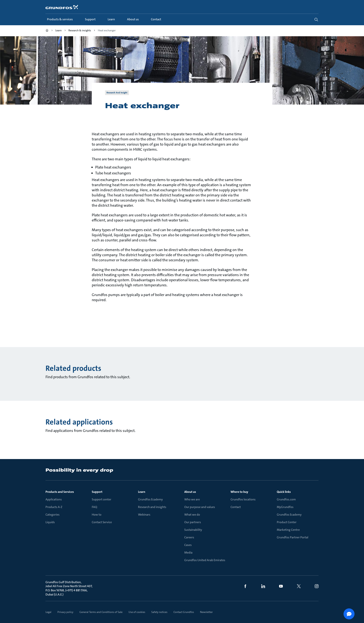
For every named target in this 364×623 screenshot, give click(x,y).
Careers (189, 537)
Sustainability (193, 530)
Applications (54, 499)
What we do (192, 515)
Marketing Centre (288, 530)
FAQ (94, 507)
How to (96, 515)
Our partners (192, 522)
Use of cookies (137, 612)
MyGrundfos (285, 507)
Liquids (50, 522)
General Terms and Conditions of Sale (100, 612)
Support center (101, 499)
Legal (48, 612)
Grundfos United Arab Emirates (204, 560)
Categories (53, 515)
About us (190, 492)
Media (188, 552)
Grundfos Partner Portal (292, 537)
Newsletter (206, 612)
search (316, 19)
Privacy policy (65, 612)
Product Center (287, 522)
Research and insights (152, 507)
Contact (236, 507)
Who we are (192, 499)
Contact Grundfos (183, 612)
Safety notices (159, 612)
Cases (188, 545)
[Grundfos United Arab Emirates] (47, 31)
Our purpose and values (199, 507)
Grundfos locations (243, 499)
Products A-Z (54, 507)
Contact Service (102, 522)
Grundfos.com (286, 499)
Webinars (144, 515)
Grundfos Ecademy (150, 499)
